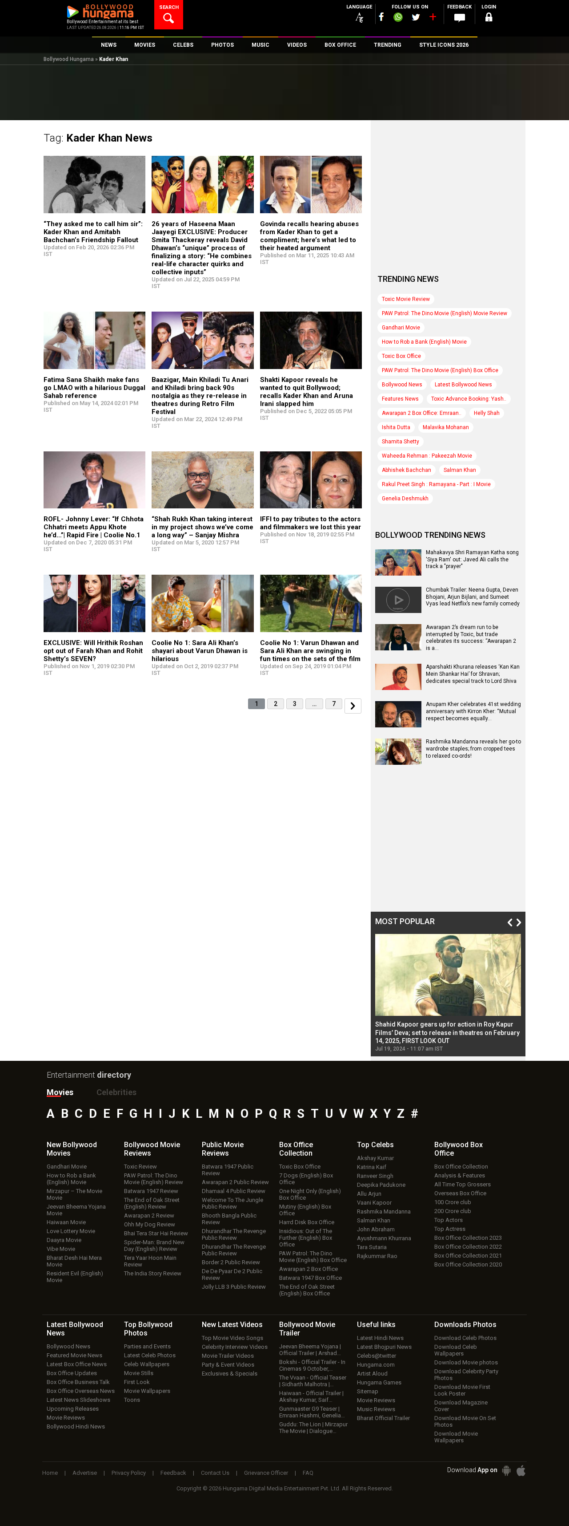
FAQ (308, 1472)
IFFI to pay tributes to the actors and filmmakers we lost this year (310, 523)
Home (50, 1472)
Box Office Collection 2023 (468, 1237)
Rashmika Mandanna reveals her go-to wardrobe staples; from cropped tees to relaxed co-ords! (473, 749)
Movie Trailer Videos (228, 1355)
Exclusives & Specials (229, 1373)
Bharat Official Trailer (383, 1418)
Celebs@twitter (376, 1355)
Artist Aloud (372, 1373)
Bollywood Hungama (69, 59)
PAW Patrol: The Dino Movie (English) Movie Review (444, 313)
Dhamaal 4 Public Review (233, 1191)
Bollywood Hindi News (76, 1426)
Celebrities (116, 1092)
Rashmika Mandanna (384, 1211)
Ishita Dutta (396, 427)
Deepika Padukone (381, 1184)
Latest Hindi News (380, 1338)
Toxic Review (140, 1166)
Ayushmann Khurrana (384, 1238)
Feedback (173, 1472)
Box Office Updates (72, 1373)
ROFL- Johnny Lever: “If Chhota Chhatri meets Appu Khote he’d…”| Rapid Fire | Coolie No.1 (94, 527)
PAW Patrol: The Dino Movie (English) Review (153, 1178)
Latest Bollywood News (463, 385)
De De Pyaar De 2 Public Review (232, 1274)
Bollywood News (402, 385)
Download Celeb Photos (465, 1338)
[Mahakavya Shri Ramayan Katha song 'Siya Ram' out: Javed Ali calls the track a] (398, 572)
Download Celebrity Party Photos (466, 1374)
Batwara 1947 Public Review (227, 1170)
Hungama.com (376, 1364)
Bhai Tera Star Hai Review (156, 1233)
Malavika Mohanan (446, 427)
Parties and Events (147, 1346)
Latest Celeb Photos (150, 1355)
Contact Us (215, 1472)
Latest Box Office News (77, 1364)
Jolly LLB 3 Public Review (234, 1286)
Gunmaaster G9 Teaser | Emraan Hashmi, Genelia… (312, 1412)
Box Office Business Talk (78, 1382)
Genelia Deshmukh (405, 498)
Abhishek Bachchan (406, 470)
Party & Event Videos (228, 1364)
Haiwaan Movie (66, 1222)
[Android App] (506, 1470)
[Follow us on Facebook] (381, 16)
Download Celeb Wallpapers (455, 1350)
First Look (137, 1382)
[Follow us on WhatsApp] (398, 18)
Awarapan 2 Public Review (235, 1182)
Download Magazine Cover (461, 1405)
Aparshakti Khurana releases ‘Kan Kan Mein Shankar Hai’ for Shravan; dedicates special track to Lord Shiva (473, 674)
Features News (400, 399)
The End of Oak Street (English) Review (152, 1203)
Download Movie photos (466, 1362)
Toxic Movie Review (406, 299)
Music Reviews (376, 1409)
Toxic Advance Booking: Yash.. (468, 399)
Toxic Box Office (401, 356)
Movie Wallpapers (147, 1391)
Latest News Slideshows (78, 1399)
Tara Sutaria (372, 1247)
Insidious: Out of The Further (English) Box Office (305, 1238)
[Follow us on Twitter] (416, 17)
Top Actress (449, 1229)
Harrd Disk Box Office (306, 1222)
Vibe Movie (61, 1249)
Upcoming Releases (73, 1408)
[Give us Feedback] (459, 18)
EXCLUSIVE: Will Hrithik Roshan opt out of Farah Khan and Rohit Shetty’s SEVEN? (93, 651)
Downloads (465, 1324)
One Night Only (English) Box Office (310, 1194)
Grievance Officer (266, 1472)
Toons (132, 1399)
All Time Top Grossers (462, 1184)
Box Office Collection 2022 (468, 1246)
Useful (376, 1324)
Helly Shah (487, 413)
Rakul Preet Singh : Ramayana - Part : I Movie (436, 484)
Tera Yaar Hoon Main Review (150, 1261)
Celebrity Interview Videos (235, 1346)
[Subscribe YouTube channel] (432, 18)
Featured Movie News (74, 1355)
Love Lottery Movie (71, 1231)
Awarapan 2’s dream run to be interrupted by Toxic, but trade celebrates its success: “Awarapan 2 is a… (471, 637)
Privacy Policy (129, 1472)
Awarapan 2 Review (149, 1215)
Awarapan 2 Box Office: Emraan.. (421, 413)
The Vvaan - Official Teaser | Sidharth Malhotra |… (312, 1381)
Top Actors (448, 1220)
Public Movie (223, 1148)
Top (375, 1144)
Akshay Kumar (375, 1158)
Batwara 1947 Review (151, 1191)
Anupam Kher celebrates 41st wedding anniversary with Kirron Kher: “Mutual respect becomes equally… (473, 711)
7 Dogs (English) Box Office (306, 1178)
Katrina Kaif (371, 1167)
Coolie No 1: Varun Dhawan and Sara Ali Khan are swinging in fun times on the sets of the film (310, 651)
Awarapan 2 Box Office (308, 1269)
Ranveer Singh (375, 1176)
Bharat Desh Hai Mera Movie (74, 1261)
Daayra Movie (64, 1240)
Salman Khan (460, 470)
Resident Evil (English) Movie (75, 1276)
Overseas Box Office (460, 1193)
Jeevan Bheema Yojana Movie (76, 1210)
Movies (60, 1092)
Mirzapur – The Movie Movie (74, 1194)
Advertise (84, 1472)
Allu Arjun (369, 1193)
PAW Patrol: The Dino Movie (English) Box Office (440, 370)
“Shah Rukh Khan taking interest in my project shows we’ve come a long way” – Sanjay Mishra (202, 527)
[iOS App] (521, 1470)
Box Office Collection (461, 1166)
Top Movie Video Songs (232, 1338)
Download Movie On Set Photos (465, 1421)
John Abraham (376, 1229)
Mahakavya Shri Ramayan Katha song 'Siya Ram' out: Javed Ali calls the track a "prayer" (472, 559)
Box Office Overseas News (81, 1391)
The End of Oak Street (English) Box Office (307, 1290)
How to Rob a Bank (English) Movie (424, 342)
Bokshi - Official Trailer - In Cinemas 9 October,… (312, 1365)
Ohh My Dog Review (149, 1224)
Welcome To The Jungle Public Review (232, 1203)
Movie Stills (138, 1373)
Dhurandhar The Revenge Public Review (234, 1234)
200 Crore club (452, 1211)
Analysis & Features (459, 1175)
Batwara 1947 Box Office (310, 1277)
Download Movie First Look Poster (462, 1390)
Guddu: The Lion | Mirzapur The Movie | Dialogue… (313, 1427)
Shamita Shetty (400, 441)
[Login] (489, 18)
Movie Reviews (66, 1417)
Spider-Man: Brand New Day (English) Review (154, 1245)
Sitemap (367, 1391)
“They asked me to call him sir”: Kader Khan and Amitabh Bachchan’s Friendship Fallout (93, 232)
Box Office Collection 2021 (468, 1255)
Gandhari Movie (401, 328)
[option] (448, 993)
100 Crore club (452, 1202)
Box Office (296, 1148)
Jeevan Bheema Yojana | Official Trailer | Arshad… (310, 1349)
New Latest (232, 1324)
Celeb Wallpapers (146, 1364)
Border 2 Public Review (231, 1262)
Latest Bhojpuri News (384, 1346)
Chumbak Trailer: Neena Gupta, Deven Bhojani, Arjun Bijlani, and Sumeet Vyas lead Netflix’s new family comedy (473, 597)
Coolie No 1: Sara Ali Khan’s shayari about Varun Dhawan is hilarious (200, 651)
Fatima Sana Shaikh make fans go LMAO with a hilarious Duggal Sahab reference (94, 388)
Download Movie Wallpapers (456, 1437)
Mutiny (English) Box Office (305, 1210)
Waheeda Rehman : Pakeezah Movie (427, 456)
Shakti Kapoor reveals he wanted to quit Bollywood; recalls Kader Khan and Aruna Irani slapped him (306, 392)
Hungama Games (379, 1382)
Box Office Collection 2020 (468, 1264)
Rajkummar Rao (377, 1256)
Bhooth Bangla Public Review (229, 1219)
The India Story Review (152, 1273)
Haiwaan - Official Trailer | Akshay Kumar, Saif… (311, 1396)
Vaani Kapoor (374, 1202)
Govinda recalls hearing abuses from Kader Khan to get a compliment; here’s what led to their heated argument (309, 236)
